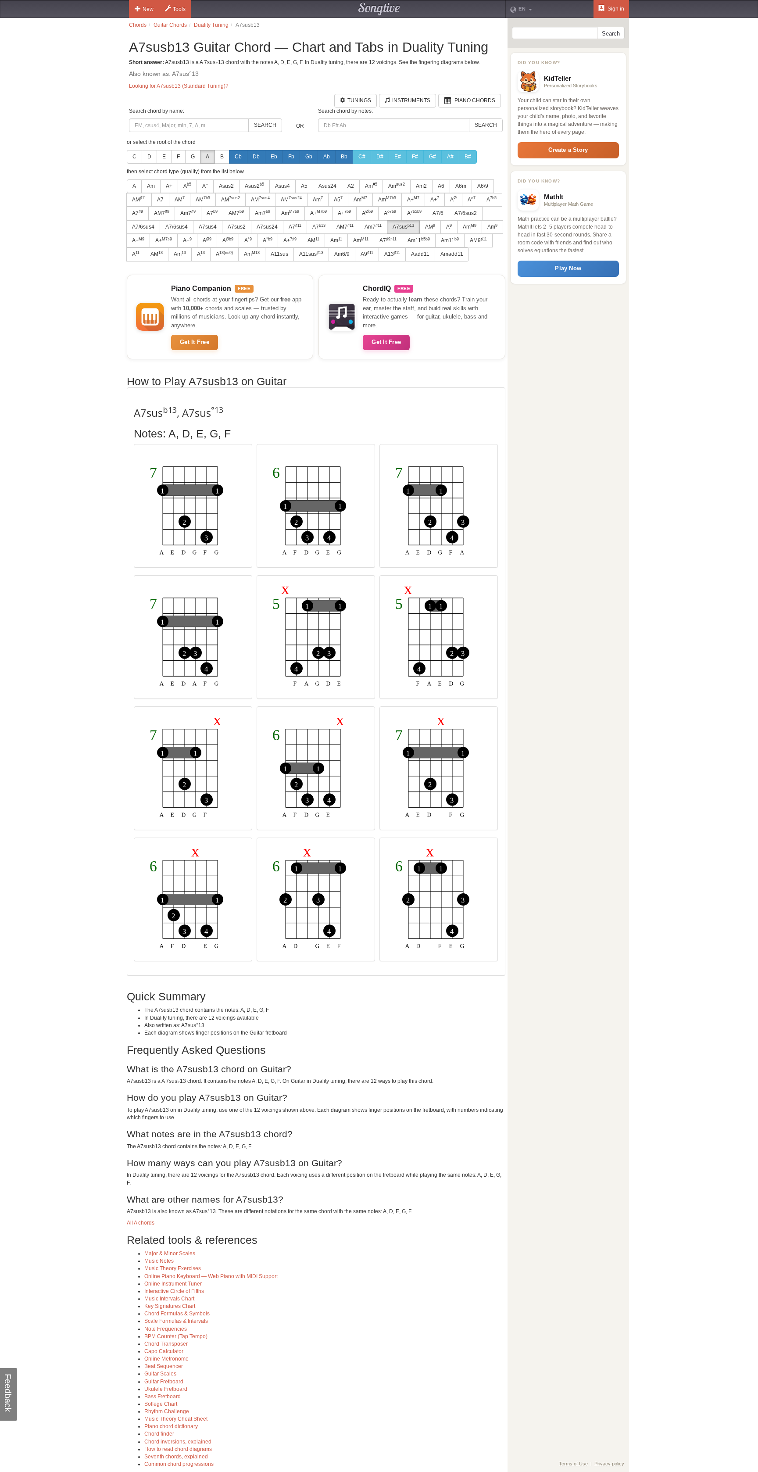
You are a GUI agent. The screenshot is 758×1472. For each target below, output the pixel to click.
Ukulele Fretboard (165, 1389)
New (148, 9)
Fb (291, 157)
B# (468, 157)
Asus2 (226, 186)
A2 (350, 186)
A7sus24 (267, 227)
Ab (326, 157)
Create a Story (568, 150)
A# (450, 157)
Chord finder (159, 1434)
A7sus (403, 226)
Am (151, 186)
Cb (238, 157)
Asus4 (282, 186)
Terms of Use (573, 1463)
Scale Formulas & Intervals (176, 1321)
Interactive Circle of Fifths (174, 1291)
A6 (441, 186)
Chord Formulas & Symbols (177, 1314)
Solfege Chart (160, 1404)
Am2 (421, 186)
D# (379, 157)
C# (361, 157)
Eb (274, 157)
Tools (179, 9)
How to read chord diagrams (178, 1449)
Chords (138, 25)
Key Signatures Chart (169, 1306)
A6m (460, 186)
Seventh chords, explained (176, 1457)
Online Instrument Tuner (173, 1284)
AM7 (161, 212)
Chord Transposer (166, 1344)
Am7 (188, 212)
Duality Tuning (211, 25)
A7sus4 (208, 227)
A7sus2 (237, 227)
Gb (308, 157)
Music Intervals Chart (169, 1299)
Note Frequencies (165, 1329)
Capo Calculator (163, 1351)
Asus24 (327, 186)
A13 (392, 254)
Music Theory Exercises (172, 1268)
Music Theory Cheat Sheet (175, 1419)
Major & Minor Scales (169, 1253)
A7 (160, 200)
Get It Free (194, 342)
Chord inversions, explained (177, 1442)
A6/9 (482, 186)
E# (397, 157)
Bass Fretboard (162, 1396)
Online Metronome (166, 1359)
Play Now (568, 268)
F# (415, 157)
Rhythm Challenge (166, 1411)
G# (432, 157)
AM (139, 199)
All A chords (140, 1223)
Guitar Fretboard (163, 1382)
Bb (344, 157)
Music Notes (159, 1261)
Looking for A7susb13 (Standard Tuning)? (179, 86)
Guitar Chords (170, 25)
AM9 (478, 240)
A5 (304, 186)
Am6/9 (342, 254)
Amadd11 (451, 254)
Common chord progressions (179, 1464)
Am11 (419, 240)
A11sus (279, 254)
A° (205, 186)
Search (265, 125)
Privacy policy (609, 1463)
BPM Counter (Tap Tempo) (175, 1336)
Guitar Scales (160, 1374)
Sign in (615, 9)
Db (256, 157)
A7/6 (438, 213)
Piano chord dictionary (171, 1426)
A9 (367, 254)
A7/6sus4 (143, 227)
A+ (169, 186)
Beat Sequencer (163, 1366)
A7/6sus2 (465, 213)
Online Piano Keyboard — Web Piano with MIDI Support (211, 1276)
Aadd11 (420, 254)
